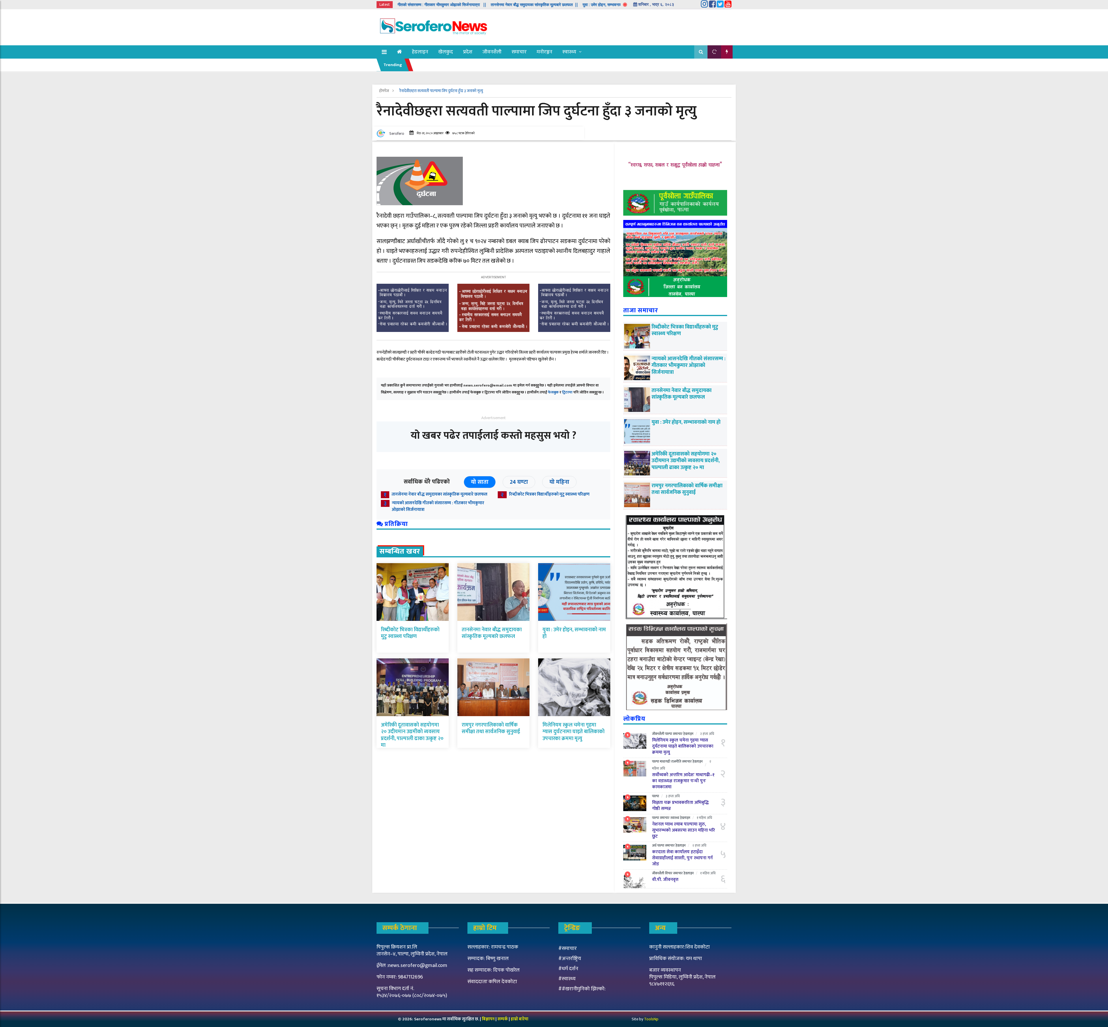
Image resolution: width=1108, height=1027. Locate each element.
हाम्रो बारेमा (519, 1019)
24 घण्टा (519, 482)
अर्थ (654, 845)
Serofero (396, 133)
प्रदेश (467, 52)
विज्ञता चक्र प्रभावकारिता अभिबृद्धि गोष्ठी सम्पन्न (680, 806)
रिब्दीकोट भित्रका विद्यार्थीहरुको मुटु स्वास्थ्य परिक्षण (549, 494)
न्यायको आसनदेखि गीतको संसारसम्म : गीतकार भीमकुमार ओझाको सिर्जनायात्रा (438, 506)
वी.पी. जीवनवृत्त (665, 880)
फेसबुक (553, 392)
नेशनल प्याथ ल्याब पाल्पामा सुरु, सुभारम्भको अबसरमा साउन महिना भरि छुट (683, 830)
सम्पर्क (503, 1019)
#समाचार (567, 948)
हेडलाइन (420, 52)
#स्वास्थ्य (567, 978)
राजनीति (676, 761)
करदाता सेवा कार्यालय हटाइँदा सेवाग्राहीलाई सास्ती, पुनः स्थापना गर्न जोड (682, 858)
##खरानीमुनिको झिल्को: (582, 989)
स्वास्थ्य (569, 52)
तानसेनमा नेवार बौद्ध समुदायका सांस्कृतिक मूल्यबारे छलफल (439, 494)
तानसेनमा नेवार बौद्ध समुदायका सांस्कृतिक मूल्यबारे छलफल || (479, 4)
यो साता (480, 482)
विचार (668, 873)
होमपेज (384, 90)
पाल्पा (668, 734)
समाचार (519, 52)
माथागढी (665, 761)
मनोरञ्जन (544, 52)
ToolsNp (651, 1019)
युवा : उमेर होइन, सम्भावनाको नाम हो (574, 633)
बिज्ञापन (488, 1019)
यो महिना (559, 482)
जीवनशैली (491, 52)
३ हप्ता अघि (673, 796)
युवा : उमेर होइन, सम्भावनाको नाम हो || (555, 4)
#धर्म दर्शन (568, 968)
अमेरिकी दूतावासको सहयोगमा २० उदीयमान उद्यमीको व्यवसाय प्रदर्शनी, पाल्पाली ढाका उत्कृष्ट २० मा (412, 735)
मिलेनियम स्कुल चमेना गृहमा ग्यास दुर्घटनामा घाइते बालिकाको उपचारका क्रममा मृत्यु (573, 732)
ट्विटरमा (567, 392)
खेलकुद (445, 52)
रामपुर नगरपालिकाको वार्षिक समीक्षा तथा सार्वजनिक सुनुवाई (491, 728)
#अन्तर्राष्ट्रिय (569, 958)
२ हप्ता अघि (707, 734)
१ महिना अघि (704, 818)
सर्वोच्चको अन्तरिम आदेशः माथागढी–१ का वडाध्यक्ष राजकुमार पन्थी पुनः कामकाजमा (683, 781)
